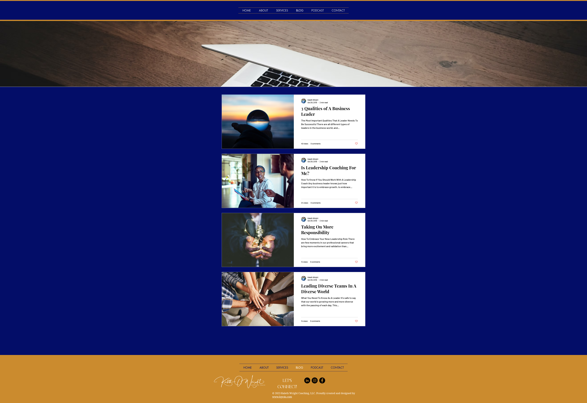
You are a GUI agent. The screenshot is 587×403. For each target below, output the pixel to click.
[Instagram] (315, 380)
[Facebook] (322, 380)
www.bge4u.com (282, 396)
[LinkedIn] (307, 380)
